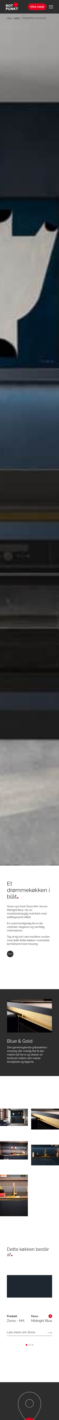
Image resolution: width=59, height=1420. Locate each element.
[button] (26, 1345)
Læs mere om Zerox (21, 1332)
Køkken (17, 18)
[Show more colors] (50, 1317)
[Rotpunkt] (13, 6)
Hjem (9, 18)
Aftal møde (37, 6)
